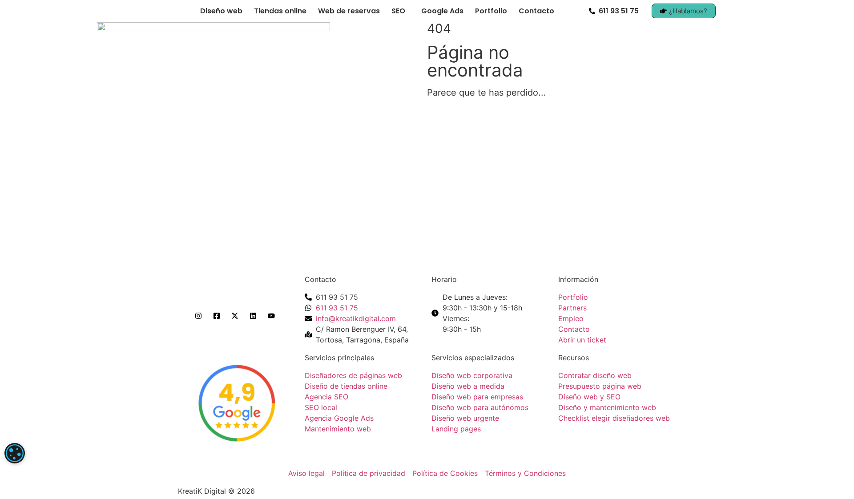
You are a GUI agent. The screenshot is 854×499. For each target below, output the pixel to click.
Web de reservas (349, 11)
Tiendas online (280, 11)
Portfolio (491, 11)
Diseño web (221, 11)
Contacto (536, 11)
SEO (398, 11)
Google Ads (442, 11)
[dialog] (14, 453)
